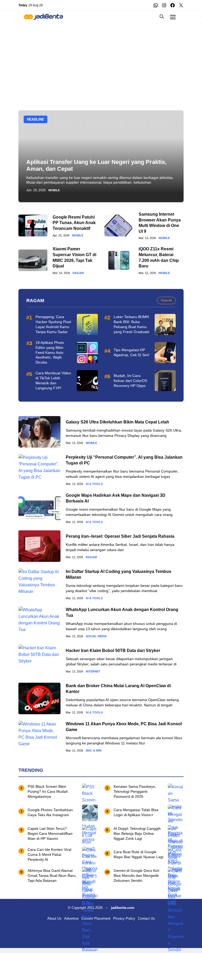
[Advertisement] (101, 59)
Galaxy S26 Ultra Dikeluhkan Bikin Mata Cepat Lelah (117, 422)
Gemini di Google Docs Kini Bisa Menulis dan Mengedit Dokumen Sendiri (136, 875)
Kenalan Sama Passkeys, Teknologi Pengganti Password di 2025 (135, 791)
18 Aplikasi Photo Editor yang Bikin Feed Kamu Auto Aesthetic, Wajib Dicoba (50, 352)
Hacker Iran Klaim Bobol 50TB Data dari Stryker (113, 650)
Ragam (78, 273)
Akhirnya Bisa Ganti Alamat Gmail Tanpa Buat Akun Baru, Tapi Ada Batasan (52, 875)
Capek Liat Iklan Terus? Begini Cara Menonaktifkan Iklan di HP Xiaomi (50, 833)
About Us (54, 918)
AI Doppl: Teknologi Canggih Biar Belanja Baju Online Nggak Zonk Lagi (137, 833)
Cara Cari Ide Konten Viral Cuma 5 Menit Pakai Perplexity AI (49, 854)
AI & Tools (94, 484)
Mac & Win (94, 750)
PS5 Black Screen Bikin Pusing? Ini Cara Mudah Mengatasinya (48, 791)
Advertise (71, 918)
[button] (161, 16)
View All (166, 300)
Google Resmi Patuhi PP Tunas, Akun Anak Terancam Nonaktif (74, 223)
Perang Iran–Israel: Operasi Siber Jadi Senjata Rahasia (120, 536)
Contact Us (146, 918)
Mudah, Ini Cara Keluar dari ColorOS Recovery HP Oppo (130, 381)
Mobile (54, 190)
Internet (93, 671)
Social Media (96, 636)
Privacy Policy (124, 918)
